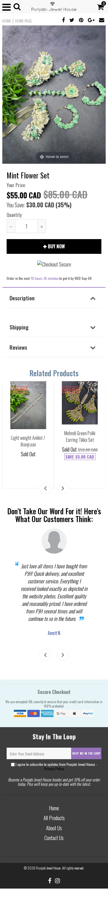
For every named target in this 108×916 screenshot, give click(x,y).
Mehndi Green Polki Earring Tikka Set (79, 436)
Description (22, 298)
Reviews (18, 347)
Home (6, 21)
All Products (54, 818)
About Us (54, 828)
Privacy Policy (54, 768)
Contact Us (54, 837)
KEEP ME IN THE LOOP (86, 753)
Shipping (19, 327)
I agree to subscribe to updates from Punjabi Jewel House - (56, 766)
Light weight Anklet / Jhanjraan (28, 441)
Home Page (23, 21)
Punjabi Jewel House (48, 867)
